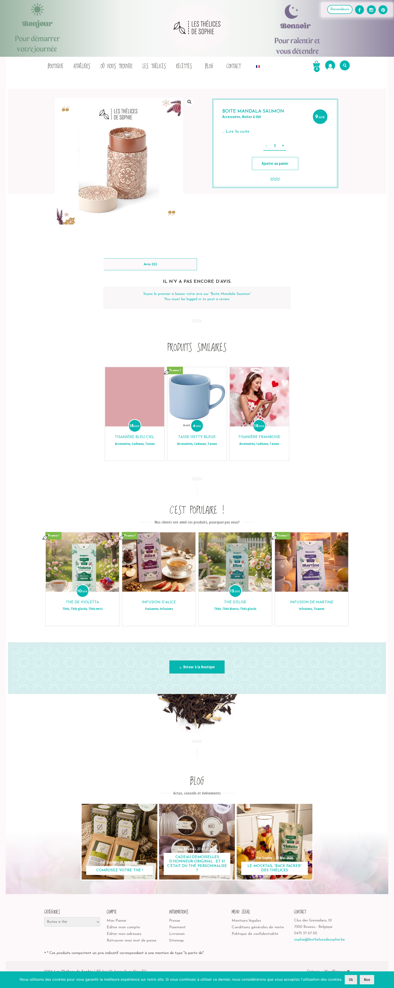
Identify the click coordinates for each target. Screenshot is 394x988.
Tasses (150, 443)
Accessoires (231, 116)
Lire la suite (237, 131)
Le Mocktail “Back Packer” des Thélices (274, 868)
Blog (209, 66)
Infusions (166, 608)
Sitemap (176, 940)
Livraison (177, 934)
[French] (258, 65)
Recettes (184, 66)
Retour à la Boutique (198, 666)
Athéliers (82, 66)
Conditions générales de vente (258, 927)
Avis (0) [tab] (150, 264)
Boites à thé (251, 116)
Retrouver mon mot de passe (131, 940)
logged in (193, 299)
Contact (233, 66)
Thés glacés (79, 608)
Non (367, 979)
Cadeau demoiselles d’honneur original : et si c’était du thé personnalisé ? (197, 863)
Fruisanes (151, 608)
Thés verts (95, 608)
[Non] (388, 980)
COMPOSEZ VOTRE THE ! (119, 870)
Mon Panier (117, 921)
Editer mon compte (123, 927)
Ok (351, 979)
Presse (174, 921)
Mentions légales (246, 921)
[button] (189, 102)
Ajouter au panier (275, 163)
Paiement (177, 927)
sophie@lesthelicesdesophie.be (319, 940)
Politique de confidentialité (255, 934)
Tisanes (319, 608)
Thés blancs (230, 608)
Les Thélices (154, 66)
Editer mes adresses (124, 934)
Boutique (55, 66)
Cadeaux (138, 443)
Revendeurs (339, 9)
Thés (65, 608)
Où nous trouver (116, 66)
